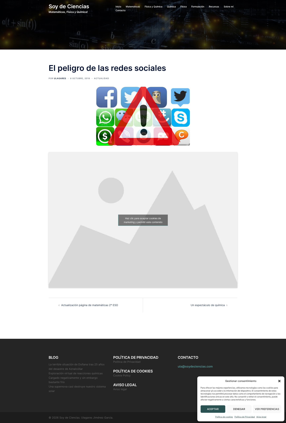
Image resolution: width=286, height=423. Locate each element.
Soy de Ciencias (69, 6)
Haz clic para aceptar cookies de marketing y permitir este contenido (143, 220)
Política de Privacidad (245, 417)
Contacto (120, 10)
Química (171, 6)
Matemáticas (133, 6)
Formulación (197, 6)
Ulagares (60, 78)
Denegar (239, 409)
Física (183, 6)
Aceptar (213, 409)
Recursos (214, 6)
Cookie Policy (122, 375)
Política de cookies (224, 417)
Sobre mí (228, 6)
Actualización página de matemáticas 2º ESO (89, 305)
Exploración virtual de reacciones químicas (76, 373)
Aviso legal (261, 417)
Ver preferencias (267, 409)
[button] (279, 381)
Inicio (118, 6)
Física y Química (153, 6)
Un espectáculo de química (208, 305)
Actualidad (101, 78)
